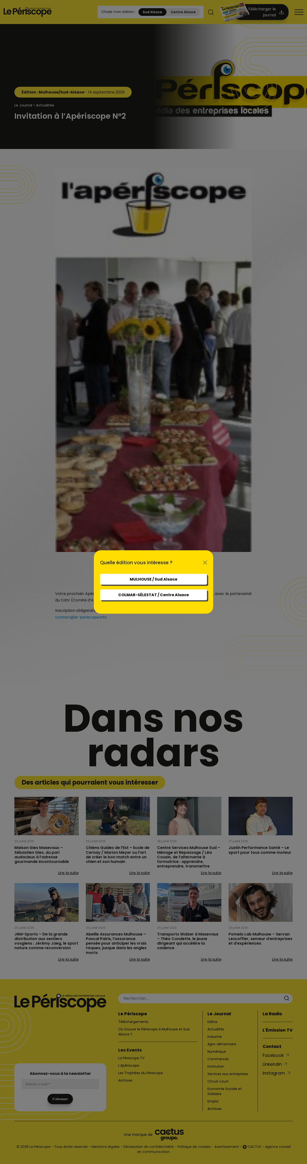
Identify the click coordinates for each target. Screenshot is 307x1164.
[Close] (205, 562)
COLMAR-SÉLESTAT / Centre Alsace (153, 595)
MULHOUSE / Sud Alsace (153, 579)
